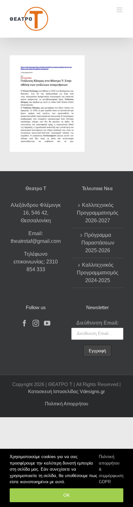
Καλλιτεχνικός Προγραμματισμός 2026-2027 (97, 212)
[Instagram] (36, 323)
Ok (66, 495)
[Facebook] (24, 323)
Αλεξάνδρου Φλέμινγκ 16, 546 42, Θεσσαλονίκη (36, 212)
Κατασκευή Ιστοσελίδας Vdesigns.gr (66, 391)
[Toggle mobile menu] (120, 9)
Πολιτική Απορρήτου (66, 403)
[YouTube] (47, 323)
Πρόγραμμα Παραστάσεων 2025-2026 (97, 242)
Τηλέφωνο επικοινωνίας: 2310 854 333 (36, 261)
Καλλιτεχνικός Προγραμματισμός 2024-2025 (97, 272)
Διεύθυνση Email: (97, 323)
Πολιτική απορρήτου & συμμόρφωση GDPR (111, 469)
